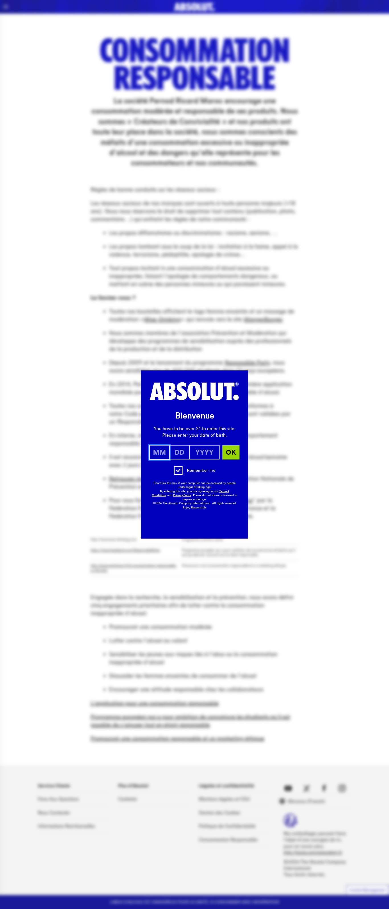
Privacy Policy (182, 495)
